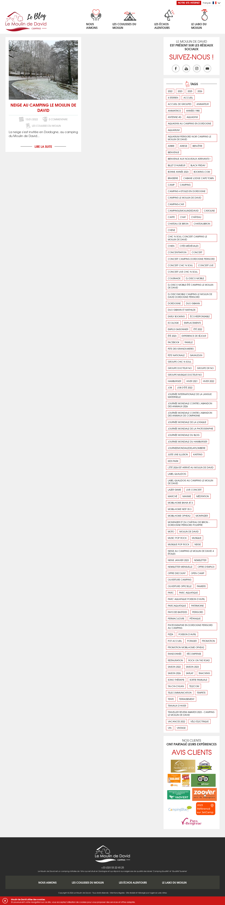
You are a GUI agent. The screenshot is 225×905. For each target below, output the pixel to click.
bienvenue (173, 152)
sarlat (189, 673)
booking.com (202, 171)
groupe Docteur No (180, 368)
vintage (181, 727)
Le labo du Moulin (174, 882)
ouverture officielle (180, 586)
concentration (177, 252)
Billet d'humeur (176, 165)
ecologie (173, 322)
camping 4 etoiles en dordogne (186, 191)
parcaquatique (177, 605)
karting (197, 454)
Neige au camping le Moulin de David (43, 107)
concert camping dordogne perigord (191, 258)
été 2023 (172, 335)
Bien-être (197, 145)
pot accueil (175, 640)
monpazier (202, 515)
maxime (187, 496)
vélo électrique (199, 721)
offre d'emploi (206, 566)
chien (171, 245)
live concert (194, 489)
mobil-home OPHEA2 (179, 515)
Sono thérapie (176, 679)
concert (197, 252)
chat (183, 217)
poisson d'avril (187, 634)
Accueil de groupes (179, 104)
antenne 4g (174, 117)
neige (198, 544)
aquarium (174, 130)
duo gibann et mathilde (182, 309)
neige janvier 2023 (178, 560)
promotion (208, 640)
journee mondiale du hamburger (187, 441)
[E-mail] (207, 68)
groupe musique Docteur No (185, 374)
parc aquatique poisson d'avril (186, 599)
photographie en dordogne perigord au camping (190, 626)
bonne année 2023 (178, 171)
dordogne (174, 303)
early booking (176, 316)
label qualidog (177, 473)
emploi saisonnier (178, 329)
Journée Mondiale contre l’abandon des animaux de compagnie (190, 414)
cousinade (174, 278)
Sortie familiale (198, 679)
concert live (205, 265)
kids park (173, 461)
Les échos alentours (133, 882)
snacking (204, 673)
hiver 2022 (208, 381)
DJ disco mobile (195, 278)
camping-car (176, 204)
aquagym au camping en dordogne (189, 123)
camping (185, 184)
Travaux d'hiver (177, 705)
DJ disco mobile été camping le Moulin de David (190, 286)
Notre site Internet (189, 2)
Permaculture (176, 618)
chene (171, 230)
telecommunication (180, 692)
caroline (209, 210)
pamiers (201, 586)
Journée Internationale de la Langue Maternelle (190, 395)
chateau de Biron (178, 223)
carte (171, 217)
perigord (197, 612)
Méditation (202, 496)
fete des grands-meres (181, 348)
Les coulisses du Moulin (46, 125)
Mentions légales (117, 892)
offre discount (177, 573)
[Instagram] (197, 68)
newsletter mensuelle (180, 566)
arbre (171, 145)
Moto (171, 531)
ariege (183, 145)
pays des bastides (177, 612)
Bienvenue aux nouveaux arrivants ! (189, 158)
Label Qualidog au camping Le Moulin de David (190, 482)
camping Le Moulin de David (184, 197)
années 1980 (193, 110)
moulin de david (189, 531)
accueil (188, 97)
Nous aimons (47, 882)
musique (196, 537)
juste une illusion (178, 454)
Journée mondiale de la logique (187, 422)
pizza (170, 634)
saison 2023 (192, 666)
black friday (198, 165)
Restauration (175, 660)
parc (171, 592)
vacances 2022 (176, 721)
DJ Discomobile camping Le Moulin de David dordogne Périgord (190, 295)
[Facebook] (176, 68)
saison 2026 (174, 673)
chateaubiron (202, 223)
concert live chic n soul (183, 271)
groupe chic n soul (179, 361)
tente (171, 699)
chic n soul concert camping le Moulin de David (187, 238)
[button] (5, 900)
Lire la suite (43, 146)
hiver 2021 (192, 381)
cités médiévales (189, 245)
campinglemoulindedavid (183, 210)
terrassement (186, 699)
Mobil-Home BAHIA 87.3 (180, 502)
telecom (194, 686)
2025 (190, 91)
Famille (189, 342)
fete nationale (176, 355)
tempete (201, 692)
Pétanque (195, 618)
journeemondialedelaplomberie (186, 448)
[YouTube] (186, 68)
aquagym (192, 117)
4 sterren (173, 97)
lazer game (174, 489)
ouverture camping (179, 579)
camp (171, 184)
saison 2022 (174, 666)
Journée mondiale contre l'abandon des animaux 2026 (190, 405)
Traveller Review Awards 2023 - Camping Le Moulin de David (191, 713)
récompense (194, 653)
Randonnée (175, 653)
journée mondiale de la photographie (190, 428)
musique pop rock (178, 544)
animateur (203, 104)
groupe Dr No (205, 368)
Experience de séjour (194, 335)
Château (196, 217)
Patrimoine (197, 605)
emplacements (192, 322)
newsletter (200, 560)
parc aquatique (188, 592)
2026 (199, 91)
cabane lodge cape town (198, 178)
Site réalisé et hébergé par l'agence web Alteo (146, 892)
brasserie (173, 178)
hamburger (174, 381)
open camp (197, 573)
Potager (192, 640)
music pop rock (177, 537)
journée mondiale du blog (183, 435)
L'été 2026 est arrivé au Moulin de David (190, 467)
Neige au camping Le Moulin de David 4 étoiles (191, 552)
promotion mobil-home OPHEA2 (186, 647)
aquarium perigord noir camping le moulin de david (189, 138)
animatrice (174, 110)
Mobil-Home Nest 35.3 (179, 509)
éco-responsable (200, 316)
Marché (172, 496)
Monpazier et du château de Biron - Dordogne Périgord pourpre (188, 523)
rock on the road (199, 660)
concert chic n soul (180, 265)
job (170, 387)
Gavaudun (196, 355)
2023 (180, 91)
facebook (173, 342)
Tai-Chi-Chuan (176, 686)
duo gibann (193, 303)
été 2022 (198, 329)
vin (169, 727)
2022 (170, 91)
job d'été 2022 (184, 387)
